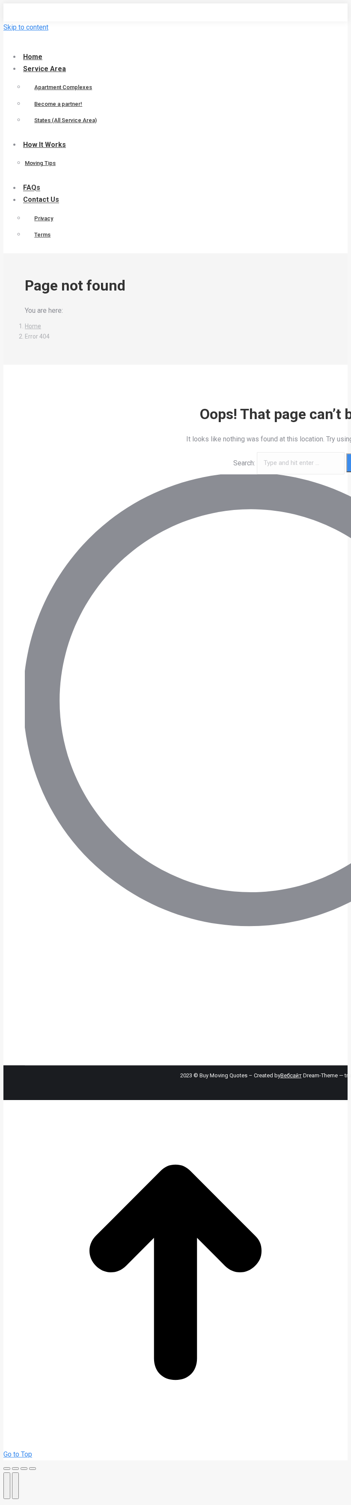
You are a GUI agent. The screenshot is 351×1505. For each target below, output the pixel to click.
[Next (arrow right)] (15, 1485)
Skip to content (25, 27)
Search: (244, 463)
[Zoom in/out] (32, 1468)
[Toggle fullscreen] (24, 1468)
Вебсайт (291, 1075)
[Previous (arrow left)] (6, 1485)
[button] (74, 42)
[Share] (15, 1468)
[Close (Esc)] (6, 1468)
